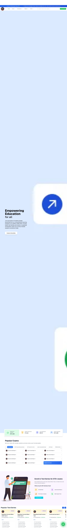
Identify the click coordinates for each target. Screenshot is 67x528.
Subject (25, 8)
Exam (13, 8)
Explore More (39, 497)
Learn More (9, 231)
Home (9, 8)
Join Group (64, 8)
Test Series (19, 8)
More (31, 8)
